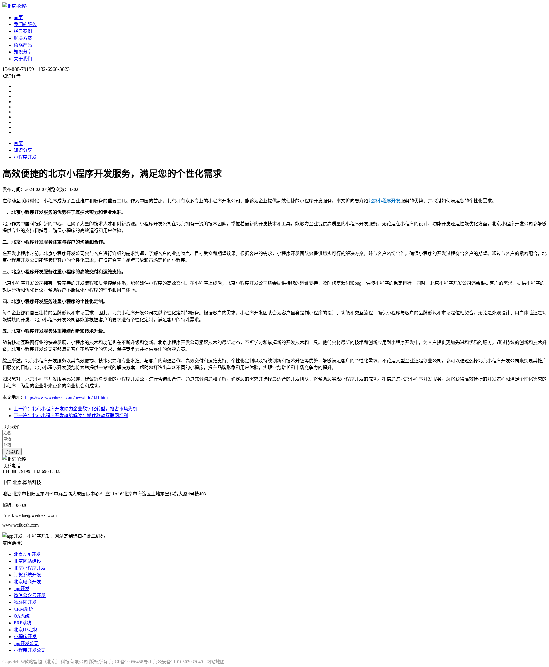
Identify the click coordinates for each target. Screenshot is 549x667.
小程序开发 (25, 157)
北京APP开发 (27, 554)
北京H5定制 (26, 629)
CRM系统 (23, 609)
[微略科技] (14, 6)
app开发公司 (26, 643)
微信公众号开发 (30, 595)
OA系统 (22, 616)
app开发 (21, 588)
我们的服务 (25, 24)
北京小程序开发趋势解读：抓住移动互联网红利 (71, 415)
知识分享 (23, 51)
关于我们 (23, 58)
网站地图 (215, 661)
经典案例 (23, 31)
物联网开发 (25, 602)
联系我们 (12, 452)
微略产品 (23, 45)
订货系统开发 (27, 574)
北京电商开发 (27, 581)
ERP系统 (22, 622)
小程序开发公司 (30, 650)
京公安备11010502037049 (178, 661)
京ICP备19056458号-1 (130, 661)
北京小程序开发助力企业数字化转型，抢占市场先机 (75, 408)
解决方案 (23, 38)
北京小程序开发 (30, 568)
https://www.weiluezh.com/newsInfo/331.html (67, 397)
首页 (18, 17)
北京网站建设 (27, 561)
